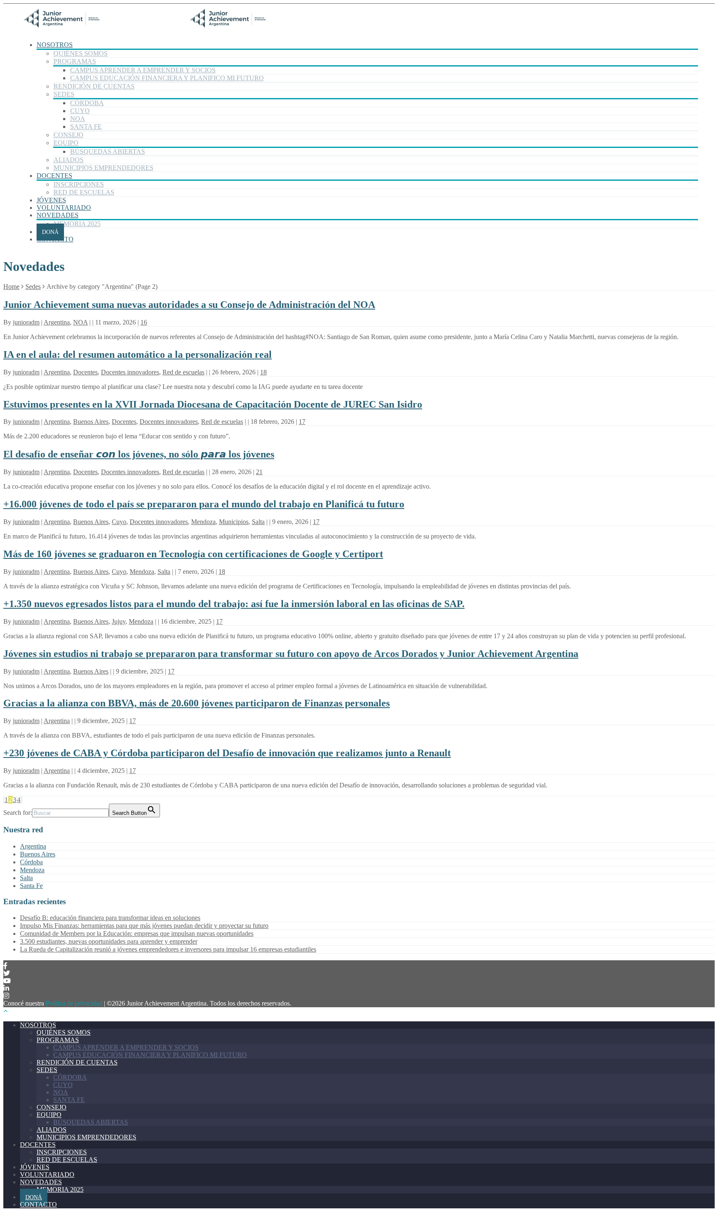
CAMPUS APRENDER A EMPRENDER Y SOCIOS (143, 70)
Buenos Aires (90, 421)
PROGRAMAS (75, 61)
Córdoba (31, 862)
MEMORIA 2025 (77, 223)
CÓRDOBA (87, 102)
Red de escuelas (183, 372)
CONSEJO (69, 134)
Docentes (85, 372)
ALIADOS (69, 159)
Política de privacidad (74, 1003)
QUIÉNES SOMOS (81, 53)
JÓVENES (51, 200)
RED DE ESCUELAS (84, 192)
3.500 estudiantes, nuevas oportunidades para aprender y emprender (108, 941)
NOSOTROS (55, 44)
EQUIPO (66, 142)
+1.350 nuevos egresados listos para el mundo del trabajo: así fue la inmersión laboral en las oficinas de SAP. (234, 603)
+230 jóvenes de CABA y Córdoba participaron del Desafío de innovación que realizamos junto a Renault (227, 753)
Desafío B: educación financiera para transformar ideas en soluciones (110, 917)
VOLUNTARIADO (64, 207)
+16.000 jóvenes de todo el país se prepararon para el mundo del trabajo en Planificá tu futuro (203, 504)
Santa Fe (31, 885)
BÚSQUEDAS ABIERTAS (107, 151)
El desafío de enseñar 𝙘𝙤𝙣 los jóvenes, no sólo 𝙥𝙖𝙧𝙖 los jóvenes (138, 454)
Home (11, 286)
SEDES (64, 94)
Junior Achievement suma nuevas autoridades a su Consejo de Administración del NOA (189, 304)
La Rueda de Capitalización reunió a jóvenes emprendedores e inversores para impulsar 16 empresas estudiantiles (168, 949)
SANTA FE (86, 126)
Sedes (33, 286)
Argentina (57, 322)
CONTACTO (55, 239)
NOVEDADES (58, 215)
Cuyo (119, 521)
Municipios (233, 521)
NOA (77, 118)
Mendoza (203, 521)
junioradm (26, 322)
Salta (258, 521)
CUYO (80, 110)
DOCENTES (54, 175)
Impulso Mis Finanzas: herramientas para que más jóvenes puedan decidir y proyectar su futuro (144, 925)
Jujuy (118, 621)
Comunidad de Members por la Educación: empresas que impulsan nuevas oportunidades (136, 933)
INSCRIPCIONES (79, 184)
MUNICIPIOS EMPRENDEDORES (103, 167)
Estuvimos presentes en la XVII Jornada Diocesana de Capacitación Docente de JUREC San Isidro (212, 404)
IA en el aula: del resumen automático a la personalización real (137, 354)
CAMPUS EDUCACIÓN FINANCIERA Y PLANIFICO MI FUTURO (167, 77)
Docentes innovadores (130, 372)
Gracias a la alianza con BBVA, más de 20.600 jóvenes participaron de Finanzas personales (196, 703)
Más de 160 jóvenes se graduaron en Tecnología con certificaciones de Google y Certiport (193, 553)
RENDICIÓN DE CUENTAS (94, 86)
